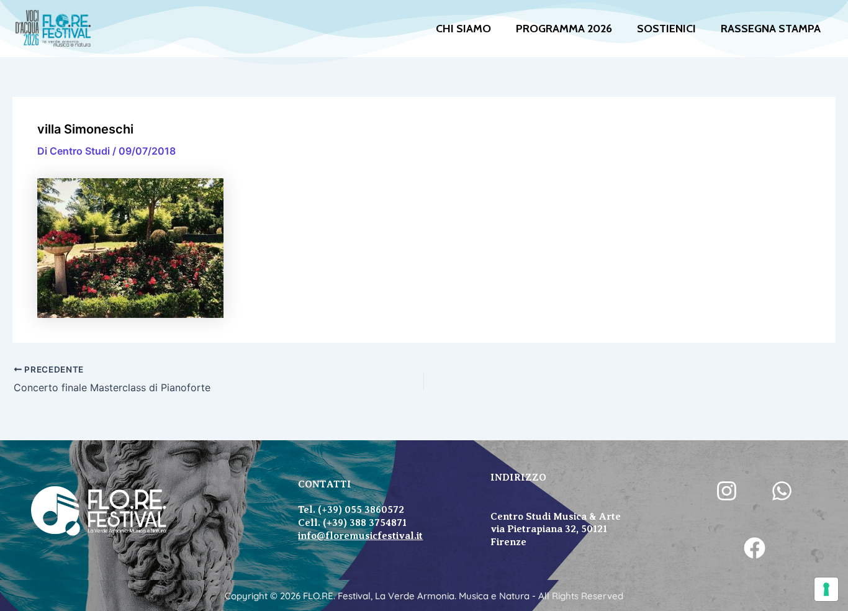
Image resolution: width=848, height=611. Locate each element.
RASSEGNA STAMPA (771, 28)
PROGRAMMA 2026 (564, 28)
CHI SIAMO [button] (463, 28)
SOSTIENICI (666, 28)
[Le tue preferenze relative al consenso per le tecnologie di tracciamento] (826, 589)
